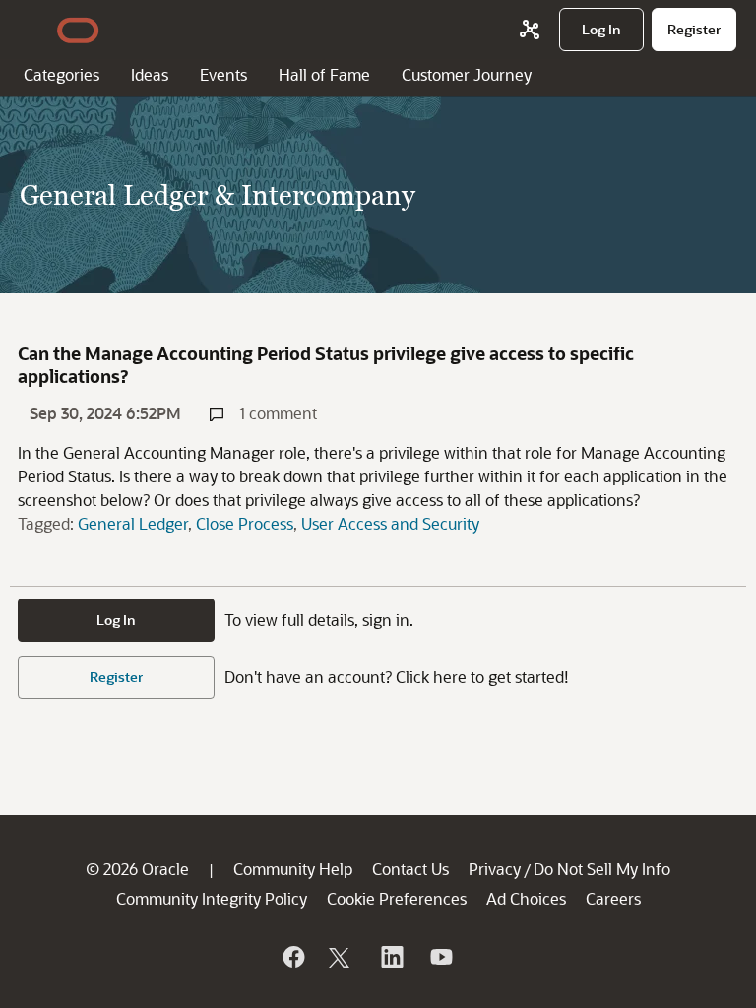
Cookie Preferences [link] (397, 898)
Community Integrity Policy (211, 898)
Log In (116, 619)
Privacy (495, 868)
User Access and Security (390, 523)
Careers (613, 898)
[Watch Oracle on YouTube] (440, 957)
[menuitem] (601, 29)
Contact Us (410, 868)
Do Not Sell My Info (602, 868)
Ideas (149, 74)
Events (223, 74)
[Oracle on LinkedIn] (391, 957)
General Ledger (133, 523)
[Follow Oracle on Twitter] (341, 957)
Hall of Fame (324, 74)
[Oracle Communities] (529, 29)
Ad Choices (526, 898)
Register (116, 676)
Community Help (292, 868)
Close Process (244, 523)
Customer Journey (467, 74)
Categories (61, 74)
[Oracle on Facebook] (292, 957)
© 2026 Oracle (137, 868)
